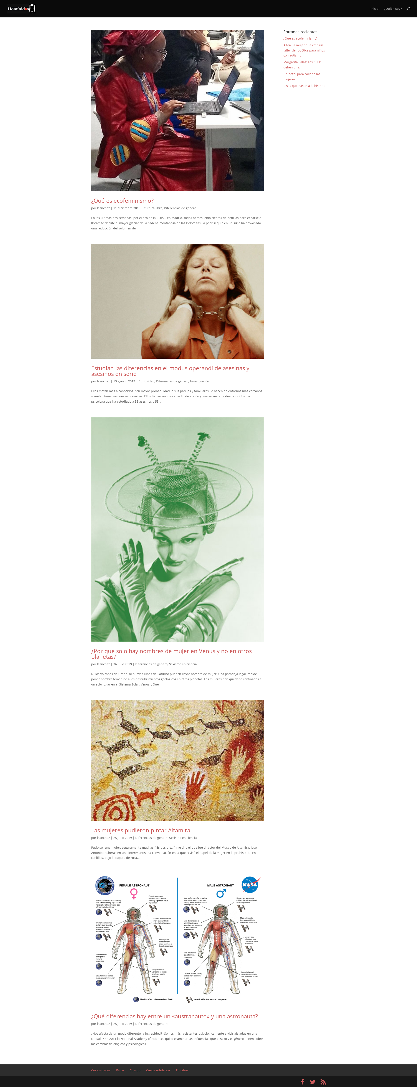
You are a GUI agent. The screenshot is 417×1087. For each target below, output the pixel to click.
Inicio (375, 9)
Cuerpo (135, 1070)
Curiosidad (146, 381)
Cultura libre (153, 208)
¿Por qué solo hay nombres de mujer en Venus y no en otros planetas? (171, 653)
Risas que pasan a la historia (304, 86)
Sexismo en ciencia (183, 664)
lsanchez (103, 208)
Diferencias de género (180, 208)
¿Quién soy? (393, 9)
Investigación (199, 381)
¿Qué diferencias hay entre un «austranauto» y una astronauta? (174, 1016)
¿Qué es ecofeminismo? (122, 200)
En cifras (182, 1070)
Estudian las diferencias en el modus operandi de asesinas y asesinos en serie (170, 371)
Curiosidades (101, 1070)
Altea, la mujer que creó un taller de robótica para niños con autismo (304, 50)
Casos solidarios (158, 1070)
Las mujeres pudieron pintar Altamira (140, 830)
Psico (120, 1070)
